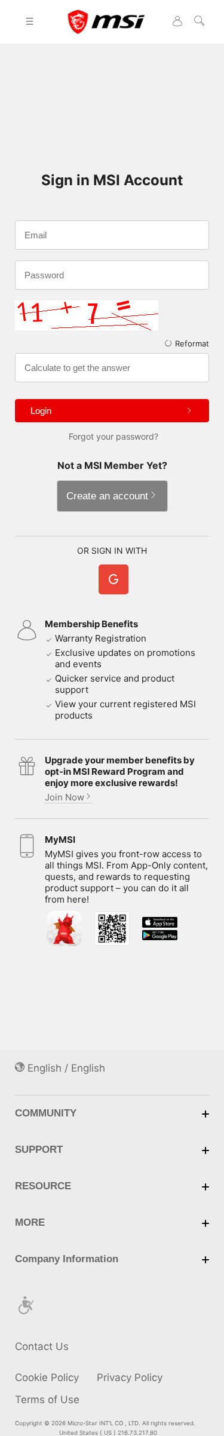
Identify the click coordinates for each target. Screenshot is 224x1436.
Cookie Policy (47, 1377)
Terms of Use (47, 1400)
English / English (64, 1068)
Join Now (64, 797)
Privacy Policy (129, 1377)
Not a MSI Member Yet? (112, 465)
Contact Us (42, 1346)
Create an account (107, 496)
